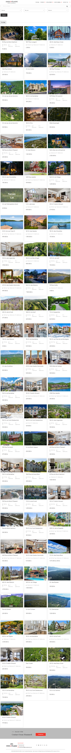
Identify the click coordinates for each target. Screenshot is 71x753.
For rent (42, 2)
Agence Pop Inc (57, 751)
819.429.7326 (21, 745)
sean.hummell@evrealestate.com (25, 747)
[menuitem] (70, 2)
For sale (37, 2)
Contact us (65, 2)
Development (49, 2)
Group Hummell (57, 2)
